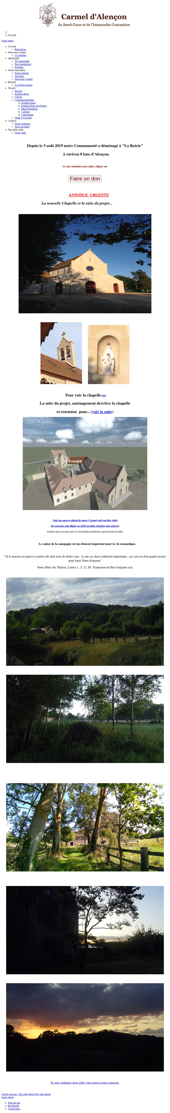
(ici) (104, 395)
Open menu (7, 40)
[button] (12, 46)
